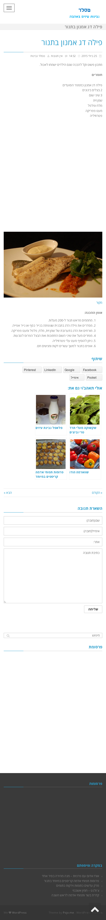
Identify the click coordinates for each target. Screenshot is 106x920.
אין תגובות (57, 56)
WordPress (19, 912)
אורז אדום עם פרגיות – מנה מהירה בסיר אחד (70, 876)
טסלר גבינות (38, 56)
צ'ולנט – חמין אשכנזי (85, 890)
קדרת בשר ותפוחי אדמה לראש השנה (75, 895)
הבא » (8, 492)
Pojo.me (68, 912)
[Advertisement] (53, 174)
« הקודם (97, 492)
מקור (99, 302)
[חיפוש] (8, 635)
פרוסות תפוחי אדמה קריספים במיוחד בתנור (71, 881)
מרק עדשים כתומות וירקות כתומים (77, 885)
